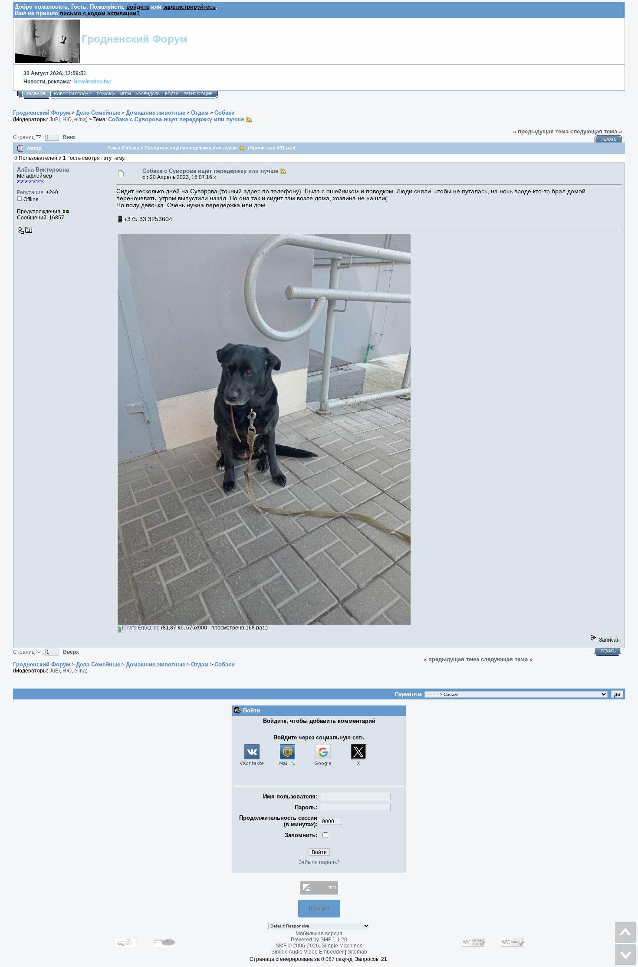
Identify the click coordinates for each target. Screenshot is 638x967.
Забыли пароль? (319, 862)
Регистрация (198, 94)
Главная (36, 94)
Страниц (24, 137)
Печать (609, 139)
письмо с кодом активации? (100, 13)
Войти (171, 94)
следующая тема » (596, 131)
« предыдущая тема (541, 131)
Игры (125, 94)
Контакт (319, 908)
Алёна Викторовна (43, 169)
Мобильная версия (319, 934)
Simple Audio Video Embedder (307, 952)
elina (80, 119)
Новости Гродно (73, 94)
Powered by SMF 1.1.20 (319, 940)
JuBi (54, 119)
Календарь (148, 94)
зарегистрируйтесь (189, 6)
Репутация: (31, 192)
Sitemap (357, 952)
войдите (137, 6)
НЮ (67, 119)
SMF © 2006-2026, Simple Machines (319, 946)
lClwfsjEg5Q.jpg (140, 628)
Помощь (106, 94)
